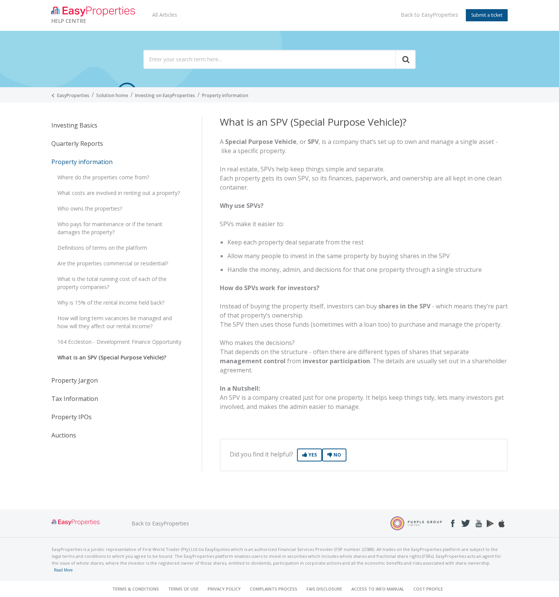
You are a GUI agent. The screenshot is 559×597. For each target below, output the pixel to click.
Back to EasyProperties (429, 14)
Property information (225, 95)
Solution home (112, 95)
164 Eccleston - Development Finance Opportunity (119, 341)
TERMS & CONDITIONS (135, 589)
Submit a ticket (486, 15)
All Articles (164, 14)
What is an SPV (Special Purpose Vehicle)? (111, 357)
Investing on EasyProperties (165, 95)
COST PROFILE (428, 589)
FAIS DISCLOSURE (324, 589)
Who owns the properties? (89, 208)
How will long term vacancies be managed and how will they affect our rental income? (114, 322)
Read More (63, 570)
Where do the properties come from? (103, 177)
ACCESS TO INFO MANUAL (377, 589)
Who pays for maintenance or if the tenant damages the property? (109, 228)
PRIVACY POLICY (224, 589)
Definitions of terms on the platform (102, 247)
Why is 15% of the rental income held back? (110, 302)
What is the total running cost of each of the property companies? (112, 283)
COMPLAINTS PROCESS (273, 589)
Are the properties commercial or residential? (112, 263)
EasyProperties (73, 95)
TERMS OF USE (183, 589)
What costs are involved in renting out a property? (118, 192)
